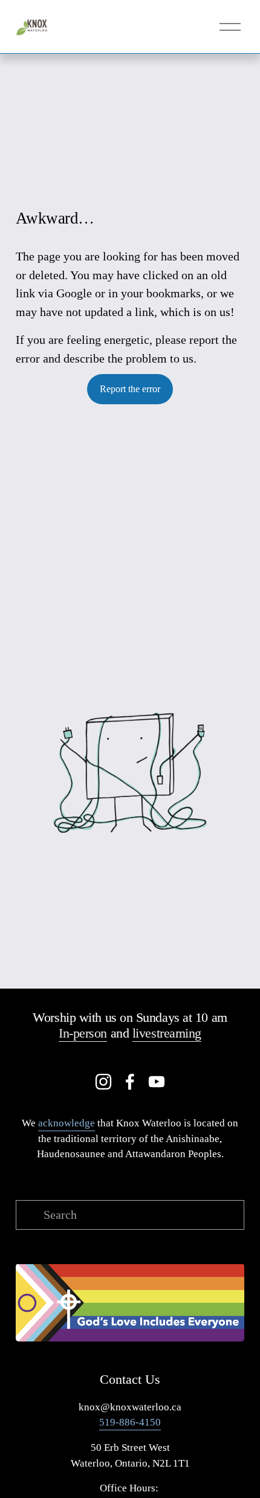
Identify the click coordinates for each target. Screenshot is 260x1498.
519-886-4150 (130, 1422)
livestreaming (166, 1033)
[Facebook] (130, 1081)
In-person (83, 1033)
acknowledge (66, 1123)
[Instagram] (103, 1081)
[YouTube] (156, 1081)
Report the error (130, 389)
